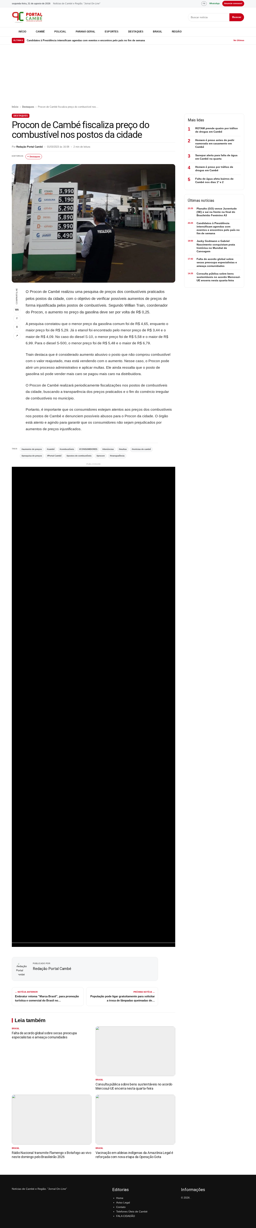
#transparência (117, 456)
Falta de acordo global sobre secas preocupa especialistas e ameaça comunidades (44, 1035)
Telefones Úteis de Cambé (131, 1211)
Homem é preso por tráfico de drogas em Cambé (214, 168)
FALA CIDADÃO (125, 1215)
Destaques (136, 31)
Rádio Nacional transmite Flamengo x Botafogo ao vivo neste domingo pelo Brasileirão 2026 (51, 1155)
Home (119, 1197)
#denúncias (108, 449)
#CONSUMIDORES (88, 449)
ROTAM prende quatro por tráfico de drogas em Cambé (216, 130)
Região (177, 31)
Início (22, 31)
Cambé (40, 31)
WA (17, 309)
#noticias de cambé (141, 449)
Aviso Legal (123, 1202)
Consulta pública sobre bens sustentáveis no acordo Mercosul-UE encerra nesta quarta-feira (134, 1086)
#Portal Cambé (54, 456)
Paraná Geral (85, 31)
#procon (101, 456)
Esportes (112, 31)
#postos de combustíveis (79, 456)
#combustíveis (67, 449)
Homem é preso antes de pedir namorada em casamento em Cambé (214, 143)
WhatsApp (214, 3)
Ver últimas (238, 40)
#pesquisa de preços (32, 456)
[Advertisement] (128, 77)
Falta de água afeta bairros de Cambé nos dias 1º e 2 (214, 180)
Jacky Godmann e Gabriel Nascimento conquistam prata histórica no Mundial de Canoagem (80, 40)
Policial (60, 31)
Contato (121, 1206)
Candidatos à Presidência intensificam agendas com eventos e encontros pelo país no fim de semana (218, 228)
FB (204, 3)
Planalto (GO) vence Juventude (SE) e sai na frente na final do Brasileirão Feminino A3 (217, 212)
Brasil (157, 31)
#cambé (51, 449)
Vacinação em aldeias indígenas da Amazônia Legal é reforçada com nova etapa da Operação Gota (134, 1155)
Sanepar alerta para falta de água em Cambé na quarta (216, 157)
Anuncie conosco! (233, 3)
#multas (123, 449)
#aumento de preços (32, 449)
